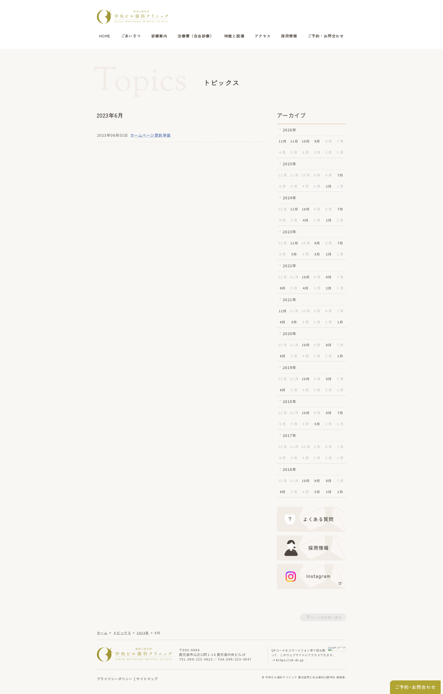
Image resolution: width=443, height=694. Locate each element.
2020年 (289, 333)
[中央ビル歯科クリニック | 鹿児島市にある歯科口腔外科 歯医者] (132, 17)
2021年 (289, 299)
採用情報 (289, 36)
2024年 (289, 197)
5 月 (294, 152)
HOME (105, 36)
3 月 (317, 152)
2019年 (289, 367)
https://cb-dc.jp (290, 660)
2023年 (289, 231)
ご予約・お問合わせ (326, 36)
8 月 (328, 141)
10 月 (305, 175)
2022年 (289, 265)
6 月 (282, 152)
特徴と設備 (234, 36)
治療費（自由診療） (196, 36)
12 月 (282, 175)
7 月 (340, 141)
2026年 (289, 130)
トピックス (122, 632)
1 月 (340, 152)
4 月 (305, 152)
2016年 (289, 469)
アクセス (263, 36)
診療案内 (159, 36)
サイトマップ (147, 678)
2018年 (289, 401)
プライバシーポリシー (114, 678)
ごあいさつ (131, 36)
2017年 (289, 435)
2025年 (289, 164)
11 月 (294, 175)
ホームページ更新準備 (150, 135)
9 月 (317, 175)
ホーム (102, 632)
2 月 (328, 152)
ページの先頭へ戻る (326, 617)
